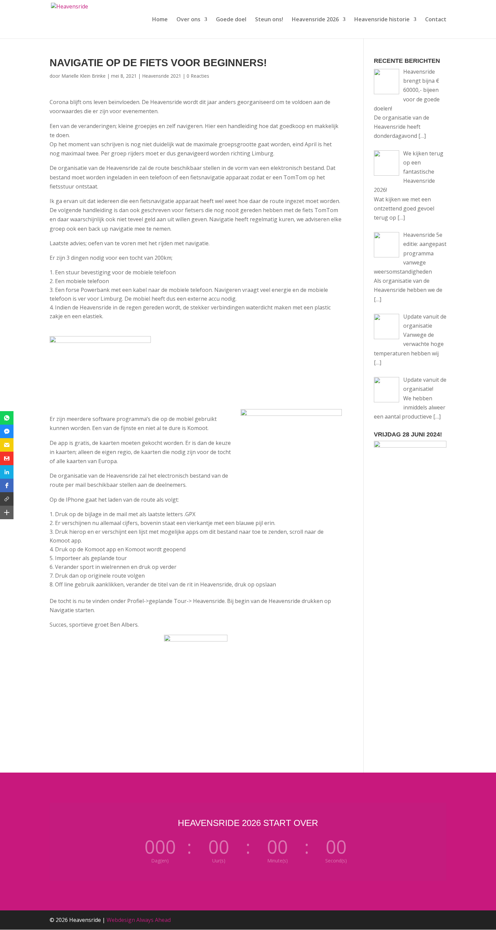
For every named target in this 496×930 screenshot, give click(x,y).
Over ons (188, 20)
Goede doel (231, 20)
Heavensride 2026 (315, 20)
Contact (435, 20)
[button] (6, 418)
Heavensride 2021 (161, 76)
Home (160, 20)
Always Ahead (153, 920)
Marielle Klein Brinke (83, 76)
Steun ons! (269, 20)
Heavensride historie (382, 20)
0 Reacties (198, 76)
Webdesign (121, 920)
